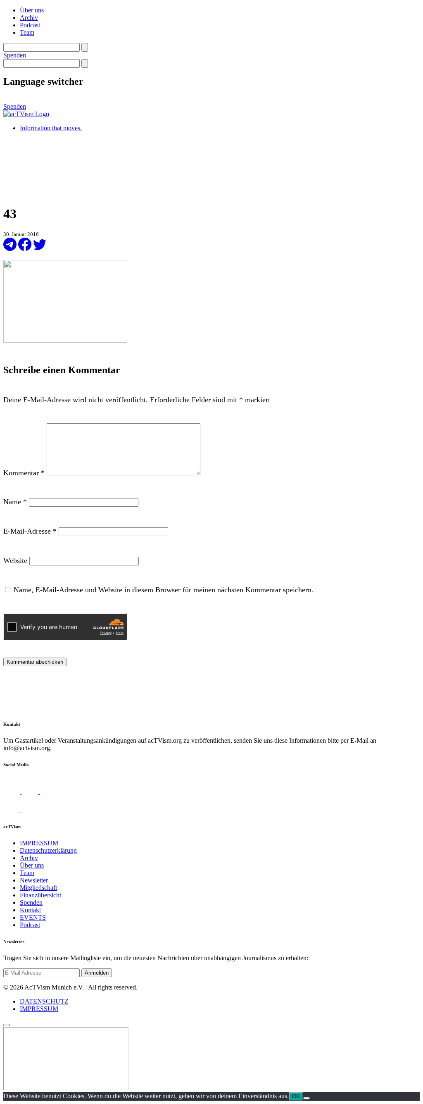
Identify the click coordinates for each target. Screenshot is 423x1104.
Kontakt (30, 909)
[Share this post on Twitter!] (39, 248)
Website (15, 560)
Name (15, 502)
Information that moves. (51, 127)
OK (296, 1096)
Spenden (14, 55)
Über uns (32, 10)
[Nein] (306, 1098)
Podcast (30, 25)
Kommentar (24, 473)
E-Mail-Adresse (30, 531)
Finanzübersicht (40, 895)
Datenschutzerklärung (48, 850)
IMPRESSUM (39, 842)
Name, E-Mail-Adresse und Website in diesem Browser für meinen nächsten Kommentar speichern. (164, 590)
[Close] (6, 1025)
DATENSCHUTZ (44, 1001)
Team (27, 32)
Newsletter (34, 880)
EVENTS (33, 917)
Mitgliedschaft (38, 887)
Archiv (29, 17)
